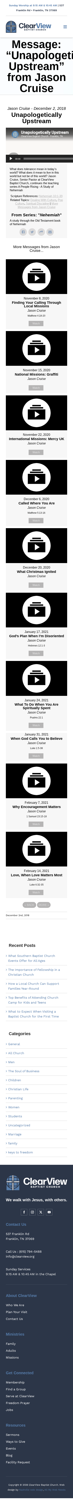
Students (15, 1116)
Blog (9, 1455)
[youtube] (49, 1212)
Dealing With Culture (43, 200)
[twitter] (41, 1212)
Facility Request (18, 1462)
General (14, 1044)
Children (14, 1080)
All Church (16, 1053)
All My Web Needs (54, 1489)
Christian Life (18, 1089)
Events (11, 1448)
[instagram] (32, 1212)
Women (13, 1107)
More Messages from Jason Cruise (38, 205)
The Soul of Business (23, 1071)
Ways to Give (15, 1441)
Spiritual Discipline (37, 203)
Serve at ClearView (20, 1396)
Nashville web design (31, 1489)
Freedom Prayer (18, 1403)
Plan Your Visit (16, 1312)
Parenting (15, 1098)
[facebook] (24, 1212)
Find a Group (16, 1389)
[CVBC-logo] (28, 22)
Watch (36, 323)
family (12, 1143)
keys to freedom (20, 1152)
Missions (12, 1357)
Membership (15, 1382)
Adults (11, 1350)
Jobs (9, 1410)
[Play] (11, 159)
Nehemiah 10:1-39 (50, 196)
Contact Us (14, 1319)
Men (11, 1062)
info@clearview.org (20, 1256)
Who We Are (15, 1305)
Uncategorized (19, 1125)
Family (11, 1344)
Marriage (14, 1134)
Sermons (12, 1435)
